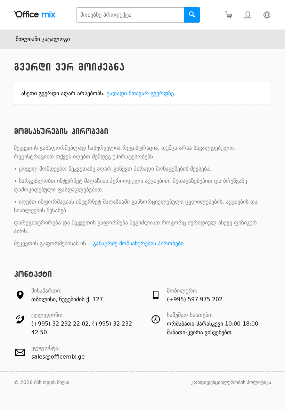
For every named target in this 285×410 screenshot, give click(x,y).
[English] (267, 15)
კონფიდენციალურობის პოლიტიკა (231, 382)
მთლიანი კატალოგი (43, 39)
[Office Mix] (35, 15)
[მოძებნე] (192, 15)
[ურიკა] (228, 15)
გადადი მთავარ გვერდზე (140, 93)
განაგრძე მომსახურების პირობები (138, 243)
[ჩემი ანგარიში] (247, 15)
